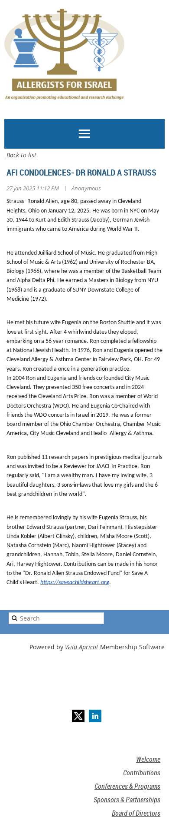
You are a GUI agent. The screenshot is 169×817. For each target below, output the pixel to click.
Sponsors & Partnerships (127, 799)
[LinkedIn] (95, 716)
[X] (78, 716)
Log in (24, 114)
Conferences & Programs (127, 786)
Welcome (148, 759)
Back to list (21, 155)
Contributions (141, 772)
